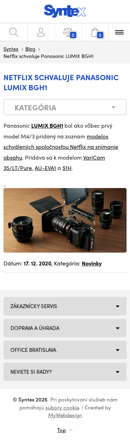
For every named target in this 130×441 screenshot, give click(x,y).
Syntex (10, 48)
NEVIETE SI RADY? (31, 371)
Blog (30, 48)
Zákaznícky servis (33, 306)
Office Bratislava (33, 350)
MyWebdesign (65, 415)
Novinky (92, 263)
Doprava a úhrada (34, 328)
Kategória (35, 107)
